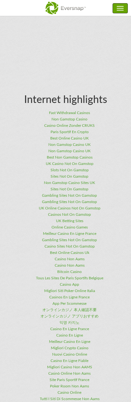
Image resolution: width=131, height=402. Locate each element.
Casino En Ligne (69, 335)
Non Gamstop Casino (69, 119)
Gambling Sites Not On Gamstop (69, 195)
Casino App (69, 284)
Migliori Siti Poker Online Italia (69, 291)
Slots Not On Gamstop (70, 170)
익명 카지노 (69, 322)
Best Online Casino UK (69, 138)
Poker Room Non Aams (69, 386)
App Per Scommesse (69, 303)
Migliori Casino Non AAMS (69, 367)
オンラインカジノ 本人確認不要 (69, 310)
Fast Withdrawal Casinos (69, 113)
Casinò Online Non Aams (69, 373)
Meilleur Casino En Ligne (69, 342)
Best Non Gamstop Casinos (70, 157)
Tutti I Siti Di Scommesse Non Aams (70, 399)
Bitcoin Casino (69, 272)
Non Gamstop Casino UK (69, 144)
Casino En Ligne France (69, 329)
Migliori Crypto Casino (69, 348)
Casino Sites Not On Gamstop (70, 246)
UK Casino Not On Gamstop (69, 164)
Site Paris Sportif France (69, 380)
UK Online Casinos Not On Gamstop (69, 208)
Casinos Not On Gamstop (69, 214)
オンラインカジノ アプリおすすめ (69, 316)
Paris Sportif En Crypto (70, 132)
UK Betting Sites (69, 221)
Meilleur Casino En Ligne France (69, 233)
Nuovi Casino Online (69, 354)
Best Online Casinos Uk (69, 253)
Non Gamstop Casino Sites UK (69, 183)
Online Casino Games (70, 227)
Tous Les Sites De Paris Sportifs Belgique (69, 278)
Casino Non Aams (70, 259)
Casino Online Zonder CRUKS (69, 125)
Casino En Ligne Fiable (69, 361)
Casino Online (69, 392)
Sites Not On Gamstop (69, 176)
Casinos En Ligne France (69, 297)
